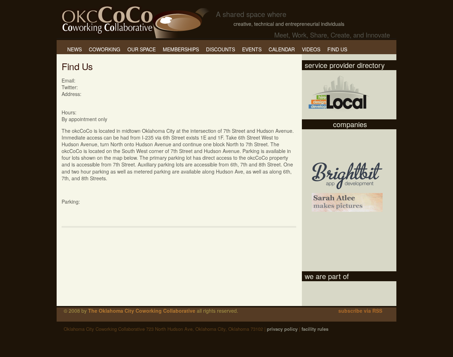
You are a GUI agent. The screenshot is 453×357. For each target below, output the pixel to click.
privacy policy (282, 328)
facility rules (315, 328)
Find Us (337, 49)
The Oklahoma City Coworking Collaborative (141, 310)
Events (252, 49)
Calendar (282, 49)
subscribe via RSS (360, 310)
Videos (311, 49)
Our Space (141, 49)
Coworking (104, 49)
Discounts (220, 49)
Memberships (181, 49)
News (74, 49)
